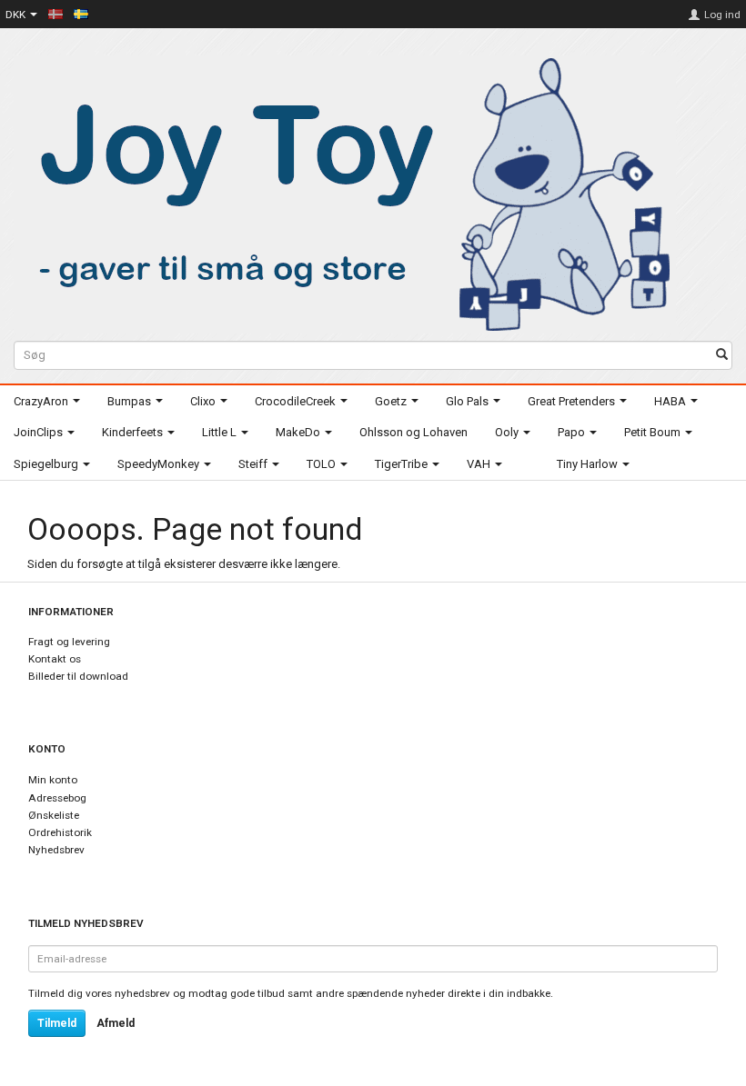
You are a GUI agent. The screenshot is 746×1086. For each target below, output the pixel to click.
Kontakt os (54, 659)
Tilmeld (56, 1023)
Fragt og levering (69, 641)
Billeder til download (78, 676)
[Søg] (722, 355)
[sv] (81, 13)
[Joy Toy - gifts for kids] (345, 191)
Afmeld (115, 1023)
